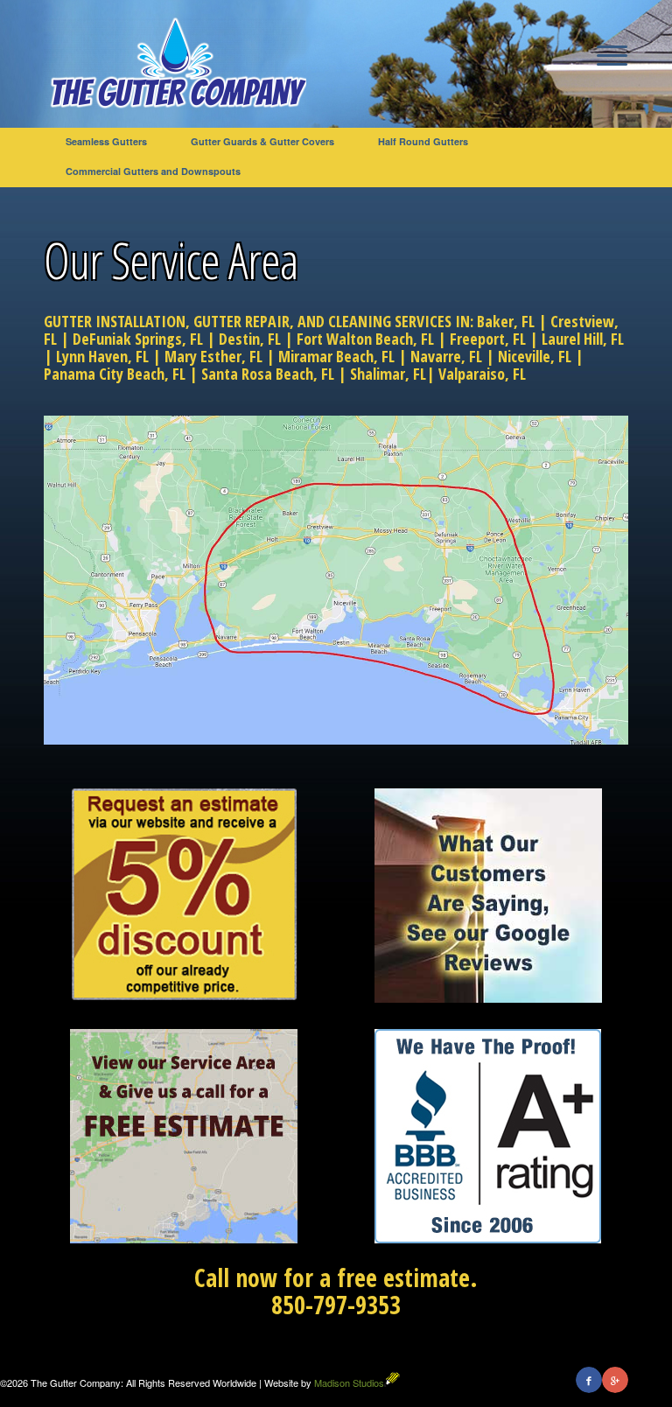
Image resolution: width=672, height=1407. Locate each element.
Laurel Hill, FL (583, 338)
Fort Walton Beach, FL (365, 338)
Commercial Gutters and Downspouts (153, 171)
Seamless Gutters (106, 141)
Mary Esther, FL (213, 356)
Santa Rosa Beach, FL (267, 373)
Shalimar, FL (388, 373)
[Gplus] (615, 1380)
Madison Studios (349, 1383)
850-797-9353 (336, 1304)
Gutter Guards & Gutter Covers (262, 141)
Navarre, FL (446, 356)
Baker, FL (506, 321)
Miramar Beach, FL (336, 356)
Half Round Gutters (423, 141)
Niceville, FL (534, 356)
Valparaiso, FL (482, 373)
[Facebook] (589, 1380)
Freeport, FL (488, 338)
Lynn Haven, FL (102, 356)
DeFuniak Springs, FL (138, 338)
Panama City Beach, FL (115, 373)
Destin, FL (250, 338)
